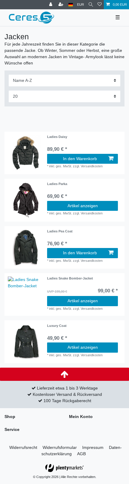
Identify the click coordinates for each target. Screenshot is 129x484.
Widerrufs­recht (23, 447)
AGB (81, 453)
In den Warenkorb (80, 158)
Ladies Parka (57, 184)
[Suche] (90, 4)
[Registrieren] (61, 4)
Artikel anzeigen (83, 205)
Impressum (93, 447)
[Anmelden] (51, 4)
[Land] (70, 4)
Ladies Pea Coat (60, 231)
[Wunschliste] (99, 4)
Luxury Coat (57, 325)
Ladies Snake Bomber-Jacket (70, 278)
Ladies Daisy (57, 137)
